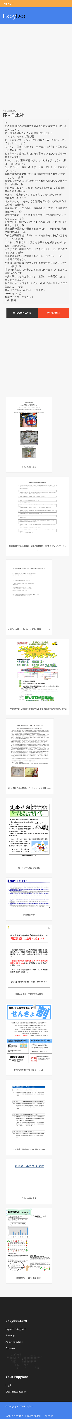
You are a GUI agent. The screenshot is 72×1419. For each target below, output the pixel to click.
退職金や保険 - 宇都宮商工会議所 (29, 994)
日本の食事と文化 (29, 1198)
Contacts (10, 1348)
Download (23, 312)
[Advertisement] (36, 67)
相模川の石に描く (29, 466)
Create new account (16, 1391)
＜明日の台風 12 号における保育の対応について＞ (29, 629)
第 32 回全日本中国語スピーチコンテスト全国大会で (30, 788)
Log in (9, 1385)
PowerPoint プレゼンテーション (29, 1070)
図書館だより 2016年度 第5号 (29, 1278)
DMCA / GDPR (34, 1416)
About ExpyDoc (14, 1342)
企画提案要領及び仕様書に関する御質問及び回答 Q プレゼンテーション (37, 548)
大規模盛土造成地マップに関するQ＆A (29, 1149)
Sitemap (10, 1335)
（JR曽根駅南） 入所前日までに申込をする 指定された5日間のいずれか (37, 708)
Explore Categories (16, 1329)
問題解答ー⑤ (29, 914)
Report (54, 312)
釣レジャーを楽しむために (29, 867)
